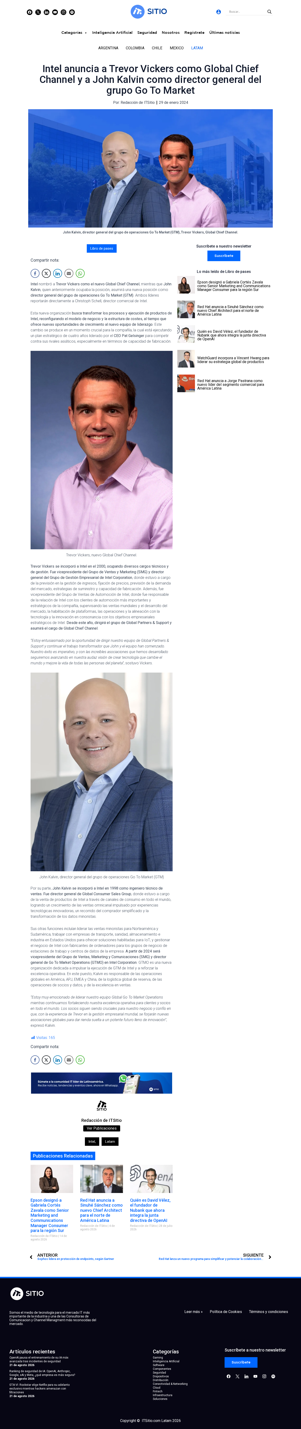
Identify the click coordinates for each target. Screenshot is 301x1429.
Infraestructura (162, 1395)
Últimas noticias (224, 33)
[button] (223, 256)
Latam (110, 1141)
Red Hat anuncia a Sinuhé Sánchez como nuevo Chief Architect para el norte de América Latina (101, 1210)
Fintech (157, 1391)
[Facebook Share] (35, 273)
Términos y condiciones (268, 1312)
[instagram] (63, 12)
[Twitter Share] (46, 273)
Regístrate (194, 33)
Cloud (156, 1387)
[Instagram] (46, 12)
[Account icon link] (218, 11)
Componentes (162, 1369)
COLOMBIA (135, 48)
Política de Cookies (226, 1312)
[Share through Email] (68, 273)
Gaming (158, 1357)
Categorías (71, 33)
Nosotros (171, 33)
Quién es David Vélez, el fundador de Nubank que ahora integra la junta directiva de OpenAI (150, 1210)
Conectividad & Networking (170, 1384)
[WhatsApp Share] (80, 273)
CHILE (157, 48)
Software (158, 1365)
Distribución (160, 1380)
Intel (92, 1141)
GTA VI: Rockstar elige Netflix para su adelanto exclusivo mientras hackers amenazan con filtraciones (39, 1388)
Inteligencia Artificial (112, 33)
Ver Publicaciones (102, 1128)
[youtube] (55, 12)
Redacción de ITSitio (101, 1120)
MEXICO (177, 48)
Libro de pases (101, 248)
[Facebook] (29, 12)
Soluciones (160, 1399)
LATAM (197, 48)
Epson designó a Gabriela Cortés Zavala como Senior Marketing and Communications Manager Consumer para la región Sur (50, 1215)
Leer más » (193, 1312)
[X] (38, 12)
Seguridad (147, 33)
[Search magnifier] (269, 11)
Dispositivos (161, 1376)
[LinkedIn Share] (57, 273)
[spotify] (72, 12)
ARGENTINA (108, 48)
